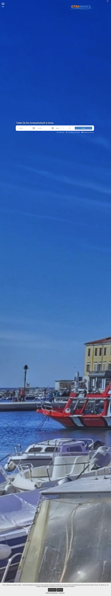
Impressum (62, 593)
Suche (83, 128)
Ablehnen (60, 589)
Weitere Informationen (52, 593)
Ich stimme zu (52, 589)
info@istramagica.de (88, 132)
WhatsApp (61, 132)
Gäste (57, 128)
